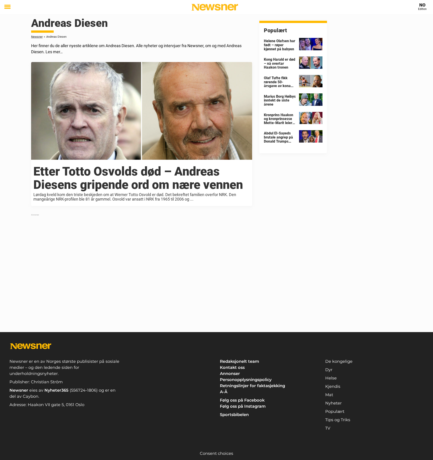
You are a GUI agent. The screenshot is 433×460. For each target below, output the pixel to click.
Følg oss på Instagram (243, 406)
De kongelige (338, 361)
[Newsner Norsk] (215, 7)
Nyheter (333, 403)
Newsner (37, 36)
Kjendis (332, 386)
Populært (334, 411)
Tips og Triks (337, 419)
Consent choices (216, 453)
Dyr (328, 369)
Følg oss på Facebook (242, 400)
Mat (329, 394)
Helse (331, 378)
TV (327, 428)
